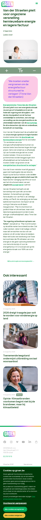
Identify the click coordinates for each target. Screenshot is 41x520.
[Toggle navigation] (36, 4)
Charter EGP (8, 464)
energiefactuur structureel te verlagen (19, 165)
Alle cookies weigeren (13, 515)
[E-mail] (3, 66)
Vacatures (28, 464)
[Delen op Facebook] (3, 54)
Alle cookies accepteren (14, 509)
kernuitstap (32, 123)
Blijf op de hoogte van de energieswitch (19, 261)
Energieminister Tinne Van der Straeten (19, 105)
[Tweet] (3, 60)
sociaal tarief (18, 185)
